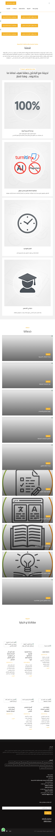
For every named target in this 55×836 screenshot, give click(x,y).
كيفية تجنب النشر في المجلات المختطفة (44, 709)
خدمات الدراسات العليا (9, 765)
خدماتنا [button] (15, 8)
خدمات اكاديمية (49, 768)
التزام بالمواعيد (27, 248)
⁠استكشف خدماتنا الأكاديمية (9, 17)
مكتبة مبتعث (22, 8)
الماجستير (26, 765)
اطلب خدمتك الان (11, 3)
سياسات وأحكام (46, 818)
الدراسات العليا (24, 762)
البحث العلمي (42, 768)
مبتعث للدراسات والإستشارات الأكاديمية (35, 762)
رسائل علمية (17, 765)
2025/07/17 (9, 662)
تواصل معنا (35, 8)
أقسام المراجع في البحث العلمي (28, 709)
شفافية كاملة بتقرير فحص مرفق (27, 190)
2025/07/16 (27, 714)
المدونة (28, 8)
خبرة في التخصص (27, 308)
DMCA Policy (47, 821)
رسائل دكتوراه (18, 762)
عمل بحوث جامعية (49, 765)
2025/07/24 (44, 654)
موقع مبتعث (46, 762)
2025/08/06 (27, 662)
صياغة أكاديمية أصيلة (27, 131)
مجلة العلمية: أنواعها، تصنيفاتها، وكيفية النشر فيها (28, 656)
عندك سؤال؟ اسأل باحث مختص (29, 17)
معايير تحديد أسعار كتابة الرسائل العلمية (10, 709)
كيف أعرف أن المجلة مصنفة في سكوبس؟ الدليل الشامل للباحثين (11, 656)
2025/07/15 (9, 714)
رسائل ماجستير (11, 762)
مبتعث (51, 762)
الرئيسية (8, 8)
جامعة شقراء (45, 652)
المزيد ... (47, 668)
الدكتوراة (22, 765)
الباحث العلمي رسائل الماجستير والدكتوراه (37, 765)
